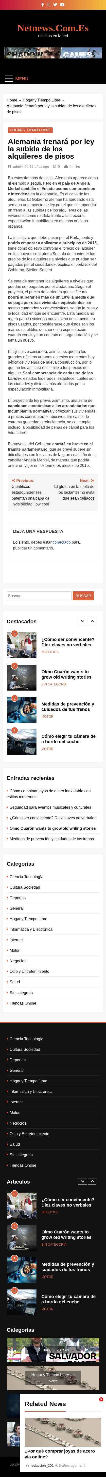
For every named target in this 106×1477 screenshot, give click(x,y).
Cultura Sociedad (25, 887)
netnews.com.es (53, 28)
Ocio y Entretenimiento (29, 971)
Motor (47, 716)
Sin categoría (54, 684)
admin (18, 166)
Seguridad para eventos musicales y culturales (50, 807)
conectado (62, 542)
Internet (16, 940)
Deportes (18, 897)
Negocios (50, 652)
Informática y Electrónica (31, 929)
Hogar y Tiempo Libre (30, 130)
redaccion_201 (42, 1465)
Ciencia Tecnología (26, 876)
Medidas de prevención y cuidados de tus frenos (52, 839)
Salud (15, 982)
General (17, 908)
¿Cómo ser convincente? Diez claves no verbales (53, 818)
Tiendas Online (23, 1003)
